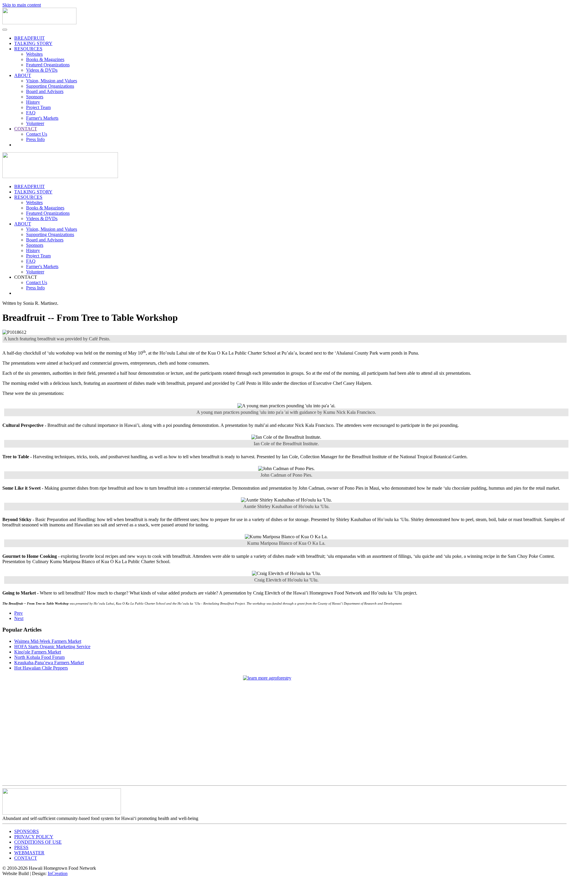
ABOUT (22, 75)
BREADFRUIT (29, 38)
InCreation (58, 873)
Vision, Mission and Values (51, 80)
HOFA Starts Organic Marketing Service (52, 646)
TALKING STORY (33, 43)
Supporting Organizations (50, 86)
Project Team (38, 107)
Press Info (35, 139)
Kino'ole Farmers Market (37, 651)
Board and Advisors (44, 91)
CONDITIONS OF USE (38, 842)
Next (18, 618)
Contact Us (36, 134)
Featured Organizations (48, 64)
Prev (18, 613)
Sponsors (34, 96)
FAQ (31, 112)
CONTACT (25, 128)
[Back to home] (39, 22)
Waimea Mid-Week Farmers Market (47, 641)
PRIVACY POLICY (33, 836)
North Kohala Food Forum (39, 657)
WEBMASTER (29, 852)
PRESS (21, 847)
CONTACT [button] (25, 277)
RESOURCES (28, 48)
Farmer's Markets (42, 118)
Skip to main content (21, 4)
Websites (34, 54)
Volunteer (35, 123)
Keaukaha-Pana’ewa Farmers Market (49, 662)
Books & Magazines (45, 59)
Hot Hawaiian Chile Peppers (41, 667)
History (33, 102)
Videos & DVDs (41, 70)
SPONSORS (26, 831)
